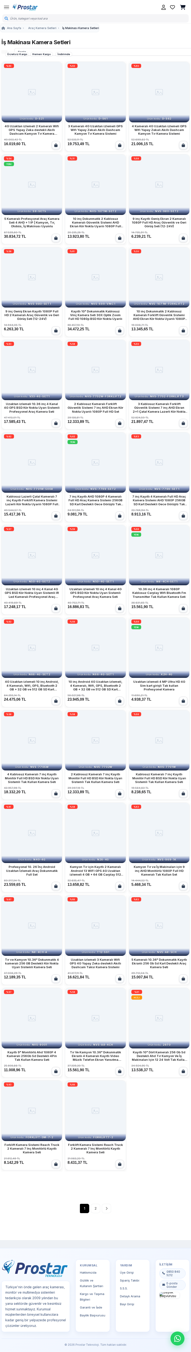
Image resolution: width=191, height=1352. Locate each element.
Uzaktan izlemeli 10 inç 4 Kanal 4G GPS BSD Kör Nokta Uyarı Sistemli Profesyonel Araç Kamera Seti (95, 593)
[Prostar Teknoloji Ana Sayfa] (25, 7)
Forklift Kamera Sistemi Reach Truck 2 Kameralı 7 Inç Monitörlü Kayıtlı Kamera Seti (31, 1148)
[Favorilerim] (172, 7)
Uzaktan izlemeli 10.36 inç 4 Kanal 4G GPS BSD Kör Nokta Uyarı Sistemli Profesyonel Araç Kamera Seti (32, 407)
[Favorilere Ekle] (56, 67)
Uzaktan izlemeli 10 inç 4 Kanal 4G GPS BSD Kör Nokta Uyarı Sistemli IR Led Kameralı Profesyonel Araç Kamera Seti (32, 593)
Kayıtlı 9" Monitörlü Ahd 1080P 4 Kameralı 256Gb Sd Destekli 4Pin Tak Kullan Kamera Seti (32, 1056)
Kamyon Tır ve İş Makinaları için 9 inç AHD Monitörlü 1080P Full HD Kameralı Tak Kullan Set (159, 870)
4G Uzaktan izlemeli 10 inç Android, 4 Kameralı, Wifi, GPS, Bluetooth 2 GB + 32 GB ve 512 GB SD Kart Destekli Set (32, 685)
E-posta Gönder (172, 1285)
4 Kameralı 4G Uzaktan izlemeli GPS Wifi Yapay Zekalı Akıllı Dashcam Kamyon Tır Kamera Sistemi (159, 130)
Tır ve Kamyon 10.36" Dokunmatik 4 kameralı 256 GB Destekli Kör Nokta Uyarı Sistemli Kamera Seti (32, 963)
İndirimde (64, 54)
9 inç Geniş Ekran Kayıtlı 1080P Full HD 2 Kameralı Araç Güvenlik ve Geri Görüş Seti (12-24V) (31, 315)
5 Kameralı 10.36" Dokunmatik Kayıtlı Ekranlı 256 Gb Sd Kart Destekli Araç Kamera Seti (159, 963)
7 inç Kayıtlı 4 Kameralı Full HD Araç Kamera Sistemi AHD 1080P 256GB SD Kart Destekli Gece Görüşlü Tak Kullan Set (159, 500)
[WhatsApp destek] (177, 1338)
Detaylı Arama (130, 1296)
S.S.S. (124, 1288)
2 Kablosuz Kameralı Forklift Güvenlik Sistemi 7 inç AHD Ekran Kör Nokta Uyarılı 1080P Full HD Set (95, 407)
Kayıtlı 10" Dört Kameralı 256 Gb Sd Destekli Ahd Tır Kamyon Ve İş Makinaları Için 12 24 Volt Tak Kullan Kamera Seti (159, 1056)
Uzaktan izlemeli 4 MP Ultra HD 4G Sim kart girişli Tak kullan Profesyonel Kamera (159, 685)
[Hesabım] (163, 7)
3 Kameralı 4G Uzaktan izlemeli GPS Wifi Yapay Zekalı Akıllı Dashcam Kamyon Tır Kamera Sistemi (95, 130)
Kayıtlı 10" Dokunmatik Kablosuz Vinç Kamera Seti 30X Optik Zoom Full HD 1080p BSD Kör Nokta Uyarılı (95, 315)
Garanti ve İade (91, 1307)
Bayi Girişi (127, 1304)
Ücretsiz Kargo (17, 54)
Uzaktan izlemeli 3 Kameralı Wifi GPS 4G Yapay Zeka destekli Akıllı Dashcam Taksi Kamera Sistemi (95, 963)
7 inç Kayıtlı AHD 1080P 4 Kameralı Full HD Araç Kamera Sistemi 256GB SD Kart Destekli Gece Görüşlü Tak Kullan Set (95, 500)
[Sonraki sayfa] (106, 1208)
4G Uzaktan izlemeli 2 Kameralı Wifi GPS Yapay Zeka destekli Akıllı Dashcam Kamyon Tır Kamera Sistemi (32, 130)
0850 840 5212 (173, 1273)
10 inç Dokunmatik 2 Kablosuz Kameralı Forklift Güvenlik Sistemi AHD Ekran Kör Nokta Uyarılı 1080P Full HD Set (159, 315)
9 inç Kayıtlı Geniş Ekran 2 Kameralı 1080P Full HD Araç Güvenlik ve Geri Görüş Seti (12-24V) (159, 222)
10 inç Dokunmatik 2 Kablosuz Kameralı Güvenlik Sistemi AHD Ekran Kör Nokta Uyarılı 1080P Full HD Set (95, 222)
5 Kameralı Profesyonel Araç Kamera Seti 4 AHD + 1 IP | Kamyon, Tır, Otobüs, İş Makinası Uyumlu (31, 222)
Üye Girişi (127, 1272)
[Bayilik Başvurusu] (169, 1295)
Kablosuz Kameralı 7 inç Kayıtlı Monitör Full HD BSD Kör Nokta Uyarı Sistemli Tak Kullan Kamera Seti (159, 778)
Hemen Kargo (41, 54)
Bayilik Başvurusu (92, 1315)
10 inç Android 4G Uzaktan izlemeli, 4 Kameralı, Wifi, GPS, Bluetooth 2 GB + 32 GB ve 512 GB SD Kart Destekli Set (95, 685)
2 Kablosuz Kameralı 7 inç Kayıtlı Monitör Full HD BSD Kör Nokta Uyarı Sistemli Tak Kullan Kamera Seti (95, 778)
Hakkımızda (88, 1272)
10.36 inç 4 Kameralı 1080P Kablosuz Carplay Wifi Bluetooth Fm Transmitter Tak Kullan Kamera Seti (159, 593)
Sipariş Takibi (129, 1280)
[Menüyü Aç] (6, 7)
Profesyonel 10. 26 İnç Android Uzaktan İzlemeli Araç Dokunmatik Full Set (32, 870)
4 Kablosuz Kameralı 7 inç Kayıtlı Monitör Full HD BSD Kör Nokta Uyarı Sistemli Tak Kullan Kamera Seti (32, 778)
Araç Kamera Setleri (42, 28)
